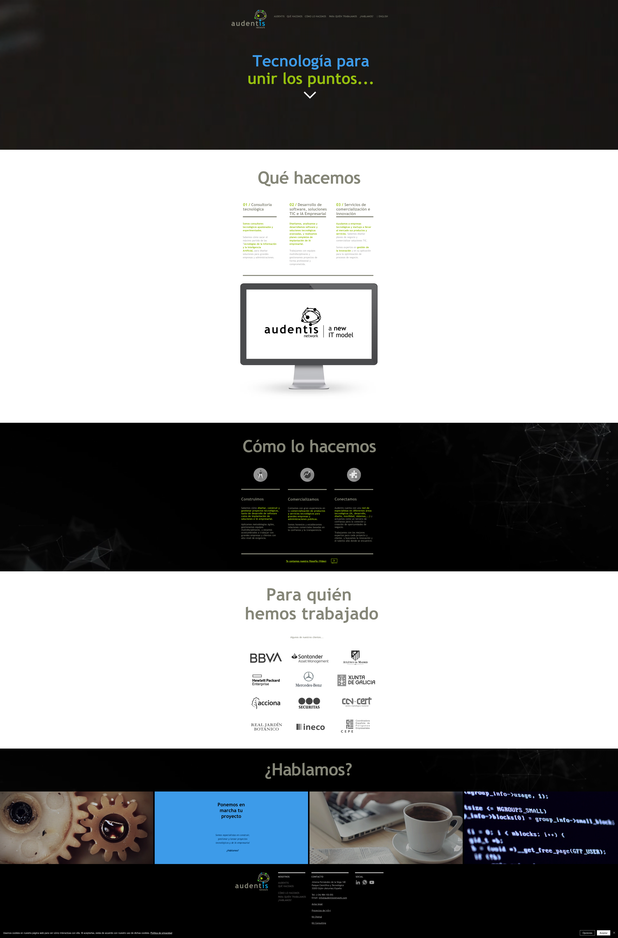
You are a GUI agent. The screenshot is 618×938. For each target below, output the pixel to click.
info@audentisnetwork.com (333, 898)
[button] (306, 561)
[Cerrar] (614, 932)
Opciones (587, 932)
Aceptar (604, 932)
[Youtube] (372, 882)
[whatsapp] (365, 882)
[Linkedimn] (358, 882)
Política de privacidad (161, 932)
